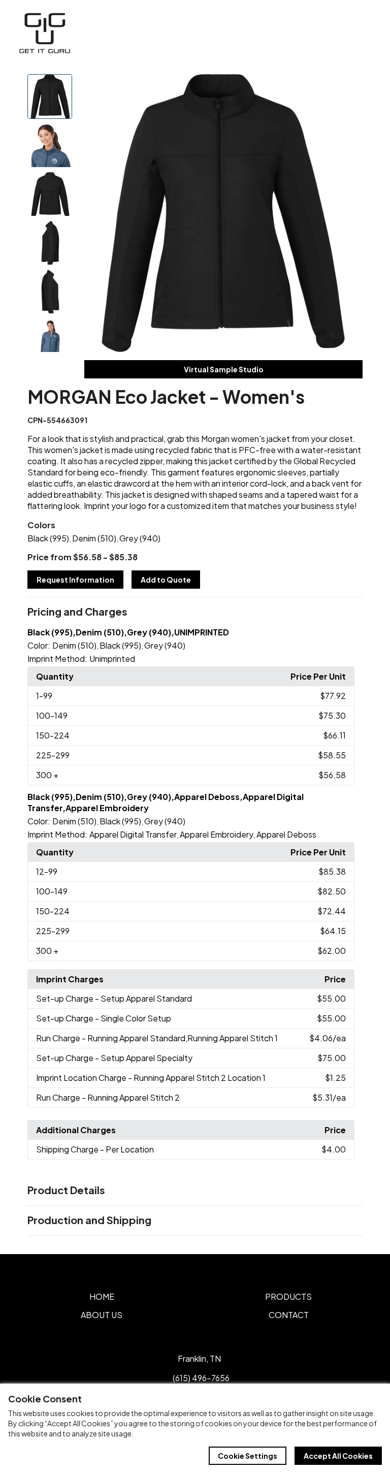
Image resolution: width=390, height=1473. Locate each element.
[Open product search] (338, 33)
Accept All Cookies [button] (338, 1455)
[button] (194, 612)
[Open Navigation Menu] (359, 33)
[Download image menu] (349, 87)
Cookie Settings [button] (247, 1455)
